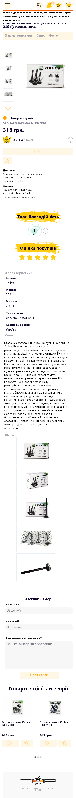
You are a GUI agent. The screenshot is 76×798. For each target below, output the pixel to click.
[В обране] (7, 160)
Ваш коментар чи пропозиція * (24, 638)
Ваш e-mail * (13, 621)
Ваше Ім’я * (12, 605)
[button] (8, 108)
